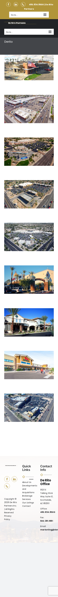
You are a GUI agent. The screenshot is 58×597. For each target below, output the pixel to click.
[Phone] (7, 486)
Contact (26, 506)
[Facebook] (7, 479)
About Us (26, 482)
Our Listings (28, 503)
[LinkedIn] (14, 479)
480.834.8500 (36, 5)
